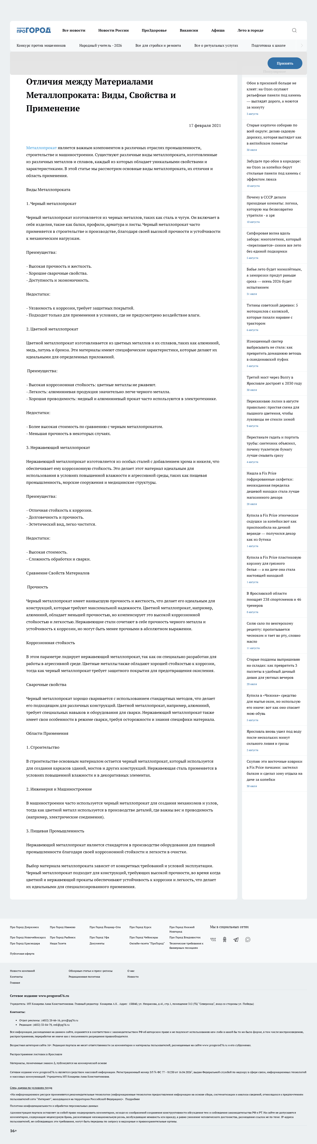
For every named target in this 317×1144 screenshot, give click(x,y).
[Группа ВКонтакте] (213, 939)
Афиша (218, 30)
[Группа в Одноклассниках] (224, 939)
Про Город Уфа (99, 937)
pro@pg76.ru (69, 1020)
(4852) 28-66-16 (50, 1020)
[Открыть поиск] (294, 30)
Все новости (73, 30)
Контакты (16, 976)
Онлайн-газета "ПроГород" (147, 943)
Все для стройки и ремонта (158, 45)
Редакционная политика (84, 976)
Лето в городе (251, 30)
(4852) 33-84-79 (42, 1024)
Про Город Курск (140, 927)
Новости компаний (22, 971)
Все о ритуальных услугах (216, 45)
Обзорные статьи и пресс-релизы (91, 971)
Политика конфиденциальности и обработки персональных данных (54, 1106)
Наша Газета (58, 943)
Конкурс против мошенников (41, 45)
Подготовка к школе (268, 45)
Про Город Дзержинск (24, 927)
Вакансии (189, 30)
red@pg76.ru (61, 1024)
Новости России (113, 30)
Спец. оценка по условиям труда (31, 1087)
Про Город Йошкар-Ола (105, 927)
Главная (15, 982)
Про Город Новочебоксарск (28, 937)
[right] (302, 46)
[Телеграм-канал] (236, 939)
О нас (131, 971)
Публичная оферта (22, 953)
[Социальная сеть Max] (248, 939)
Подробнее (132, 1099)
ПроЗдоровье (154, 30)
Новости (133, 976)
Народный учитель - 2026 (100, 45)
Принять (285, 63)
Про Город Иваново (62, 927)
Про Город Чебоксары (143, 937)
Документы (97, 943)
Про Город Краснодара (25, 943)
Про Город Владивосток (185, 937)
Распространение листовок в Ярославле (36, 1054)
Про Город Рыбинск (62, 937)
